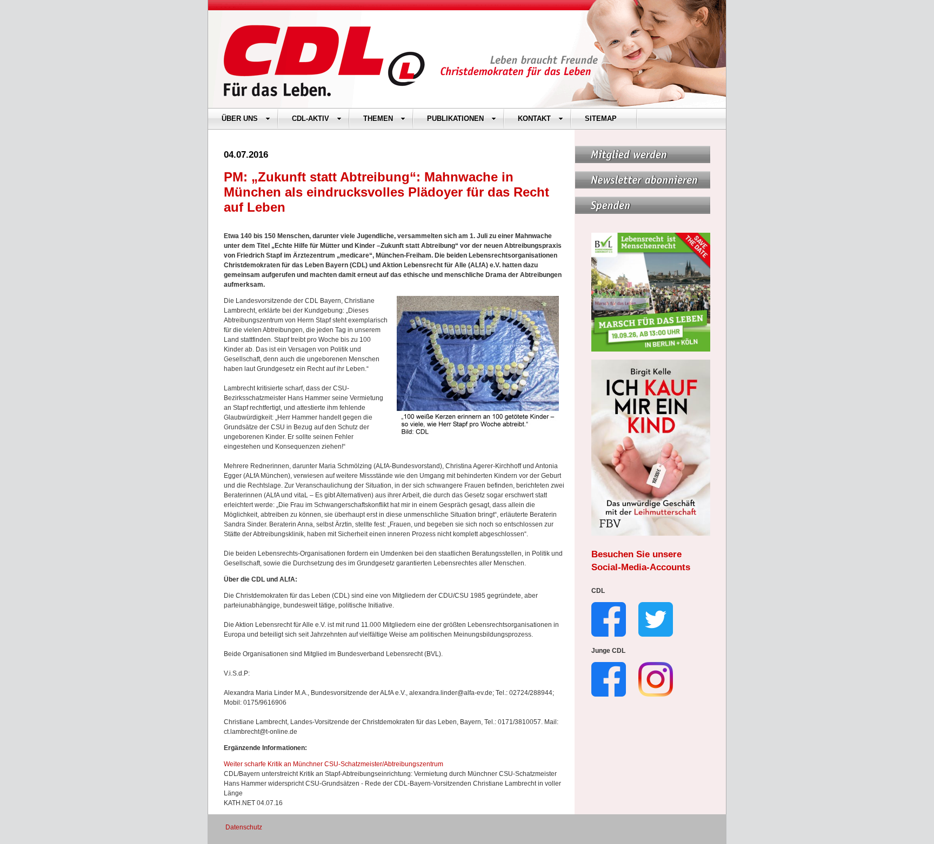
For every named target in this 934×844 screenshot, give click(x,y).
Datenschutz (243, 827)
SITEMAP (601, 118)
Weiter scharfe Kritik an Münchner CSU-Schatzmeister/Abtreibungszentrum (333, 764)
